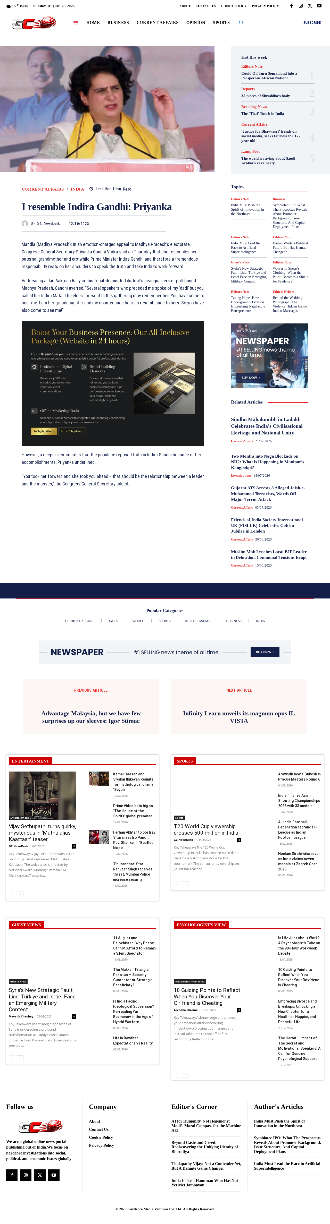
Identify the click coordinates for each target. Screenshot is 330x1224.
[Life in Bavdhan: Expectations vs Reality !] (99, 1108)
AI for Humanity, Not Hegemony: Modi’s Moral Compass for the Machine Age (206, 1191)
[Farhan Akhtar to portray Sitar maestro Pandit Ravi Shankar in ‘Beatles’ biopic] (99, 902)
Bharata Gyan (250, 141)
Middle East (250, 192)
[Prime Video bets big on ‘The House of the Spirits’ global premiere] (99, 876)
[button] (241, 22)
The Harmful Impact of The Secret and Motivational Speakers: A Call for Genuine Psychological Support (299, 1113)
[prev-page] (12, 960)
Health (273, 174)
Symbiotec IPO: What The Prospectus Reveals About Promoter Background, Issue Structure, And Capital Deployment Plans (287, 1210)
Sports (179, 883)
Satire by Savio (260, 206)
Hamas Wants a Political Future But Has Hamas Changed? (290, 247)
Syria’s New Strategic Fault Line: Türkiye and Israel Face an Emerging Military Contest (249, 275)
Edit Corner (274, 151)
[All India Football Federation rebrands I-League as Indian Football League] (264, 892)
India (77, 189)
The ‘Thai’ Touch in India (262, 114)
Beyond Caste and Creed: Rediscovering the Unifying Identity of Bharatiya (204, 1212)
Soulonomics (252, 211)
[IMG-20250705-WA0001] (113, 383)
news (269, 192)
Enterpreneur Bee (267, 155)
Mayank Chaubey (21, 1082)
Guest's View (252, 174)
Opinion (285, 192)
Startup (248, 215)
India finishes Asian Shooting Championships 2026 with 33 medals (299, 866)
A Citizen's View (269, 137)
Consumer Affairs (250, 146)
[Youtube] (319, 6)
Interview (251, 188)
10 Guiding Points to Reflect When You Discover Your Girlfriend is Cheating (207, 1062)
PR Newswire (257, 197)
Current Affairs (43, 189)
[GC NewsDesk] (26, 223)
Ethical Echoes (257, 160)
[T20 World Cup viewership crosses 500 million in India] (207, 861)
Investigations (275, 188)
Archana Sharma (186, 1075)
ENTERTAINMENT (30, 826)
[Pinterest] (149, 223)
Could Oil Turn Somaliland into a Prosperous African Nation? (269, 75)
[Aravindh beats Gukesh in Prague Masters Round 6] (264, 844)
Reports (248, 89)
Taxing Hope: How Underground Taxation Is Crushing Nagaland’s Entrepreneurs (248, 304)
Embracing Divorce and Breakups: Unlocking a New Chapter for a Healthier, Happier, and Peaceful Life (297, 1077)
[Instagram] (300, 6)
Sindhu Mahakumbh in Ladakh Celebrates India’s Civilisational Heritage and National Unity (267, 425)
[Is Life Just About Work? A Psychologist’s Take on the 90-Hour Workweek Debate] (264, 1008)
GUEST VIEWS (26, 990)
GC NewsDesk (48, 223)
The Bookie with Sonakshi (266, 220)
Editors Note (252, 67)
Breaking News (254, 107)
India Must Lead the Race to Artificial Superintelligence (245, 247)
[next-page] (20, 960)
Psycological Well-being (189, 1047)
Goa (259, 169)
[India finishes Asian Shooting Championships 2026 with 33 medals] (264, 865)
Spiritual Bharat (280, 211)
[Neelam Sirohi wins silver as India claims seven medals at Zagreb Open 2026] (264, 924)
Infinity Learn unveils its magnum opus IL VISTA (239, 782)
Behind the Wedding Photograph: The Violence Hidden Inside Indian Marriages (290, 304)
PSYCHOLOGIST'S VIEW (201, 990)
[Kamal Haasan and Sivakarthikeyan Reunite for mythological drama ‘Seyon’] (99, 844)
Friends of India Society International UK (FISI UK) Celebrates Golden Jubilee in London (267, 525)
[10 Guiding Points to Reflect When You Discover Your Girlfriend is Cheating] (207, 1025)
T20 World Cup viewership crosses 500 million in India (206, 895)
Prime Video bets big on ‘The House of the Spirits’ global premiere (133, 876)
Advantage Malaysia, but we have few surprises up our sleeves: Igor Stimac (91, 783)
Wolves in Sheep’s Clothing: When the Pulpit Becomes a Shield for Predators (290, 275)
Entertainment (19, 883)
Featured (248, 164)
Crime (274, 146)
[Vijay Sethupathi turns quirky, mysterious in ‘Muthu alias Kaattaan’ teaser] (42, 861)
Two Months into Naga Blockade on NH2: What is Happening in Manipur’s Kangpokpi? (267, 462)
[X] (310, 6)
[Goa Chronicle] (33, 23)
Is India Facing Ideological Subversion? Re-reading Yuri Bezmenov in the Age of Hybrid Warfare (133, 1077)
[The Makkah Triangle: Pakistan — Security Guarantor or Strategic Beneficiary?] (99, 1039)
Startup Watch (271, 215)
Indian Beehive (269, 183)
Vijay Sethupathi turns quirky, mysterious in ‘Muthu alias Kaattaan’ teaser (42, 898)
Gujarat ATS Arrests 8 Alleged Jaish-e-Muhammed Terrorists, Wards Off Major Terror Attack (268, 493)
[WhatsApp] (161, 223)
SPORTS (185, 826)
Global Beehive (273, 164)
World (245, 225)
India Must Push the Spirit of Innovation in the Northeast (279, 1188)
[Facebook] (291, 6)
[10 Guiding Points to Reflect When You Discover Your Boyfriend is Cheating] (264, 1039)
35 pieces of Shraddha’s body (265, 96)
